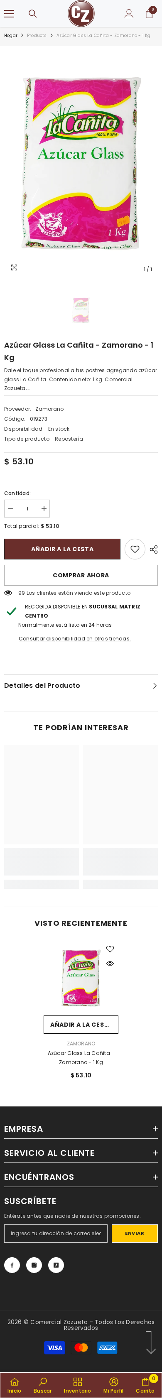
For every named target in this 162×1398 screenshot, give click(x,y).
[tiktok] (56, 1265)
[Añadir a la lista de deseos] (110, 949)
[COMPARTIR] (151, 549)
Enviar (134, 1233)
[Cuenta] (129, 13)
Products (37, 35)
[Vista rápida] (110, 963)
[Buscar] (33, 14)
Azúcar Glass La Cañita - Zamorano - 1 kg (81, 1058)
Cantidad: (17, 493)
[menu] (9, 14)
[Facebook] (12, 1265)
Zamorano (49, 408)
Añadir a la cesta (62, 549)
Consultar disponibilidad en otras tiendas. (75, 638)
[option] (81, 163)
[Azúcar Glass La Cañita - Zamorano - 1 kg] (81, 978)
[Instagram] (34, 1265)
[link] (135, 549)
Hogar (10, 35)
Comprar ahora (81, 575)
